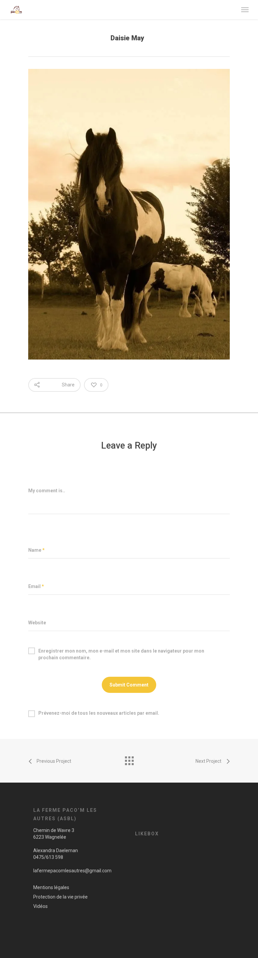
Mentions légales (51, 887)
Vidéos (40, 906)
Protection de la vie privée (60, 897)
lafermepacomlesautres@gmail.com (72, 870)
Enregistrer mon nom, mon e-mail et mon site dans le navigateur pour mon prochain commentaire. (121, 651)
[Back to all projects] (129, 759)
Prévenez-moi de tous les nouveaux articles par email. (98, 713)
